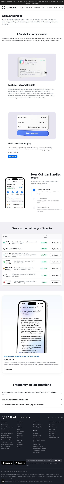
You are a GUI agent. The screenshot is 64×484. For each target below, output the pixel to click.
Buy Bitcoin (52, 424)
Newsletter (20, 444)
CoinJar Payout (5, 446)
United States (24, 417)
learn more (9, 369)
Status (19, 442)
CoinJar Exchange (6, 437)
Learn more (12, 156)
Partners (19, 446)
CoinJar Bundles (5, 431)
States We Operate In (39, 450)
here (55, 476)
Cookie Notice (37, 444)
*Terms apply (34, 3)
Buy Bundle (55, 242)
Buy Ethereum (53, 427)
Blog (55, 7)
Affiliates (19, 427)
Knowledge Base (38, 427)
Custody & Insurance (7, 444)
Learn (43, 7)
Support (49, 7)
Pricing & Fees (5, 435)
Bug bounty (20, 431)
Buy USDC (52, 433)
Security (19, 440)
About (61, 7)
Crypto (22, 7)
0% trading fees (5, 1)
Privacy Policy (37, 435)
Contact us (20, 435)
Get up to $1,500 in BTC (16, 1)
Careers (19, 433)
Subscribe (57, 460)
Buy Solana (52, 431)
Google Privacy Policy (31, 481)
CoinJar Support (37, 424)
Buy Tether (52, 429)
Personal (29, 7)
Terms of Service (38, 438)
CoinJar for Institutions (7, 439)
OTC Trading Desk (6, 442)
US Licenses (36, 452)
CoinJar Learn (5, 448)
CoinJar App (4, 424)
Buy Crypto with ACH (7, 433)
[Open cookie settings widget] (3, 481)
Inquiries (35, 433)
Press (18, 438)
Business (37, 7)
